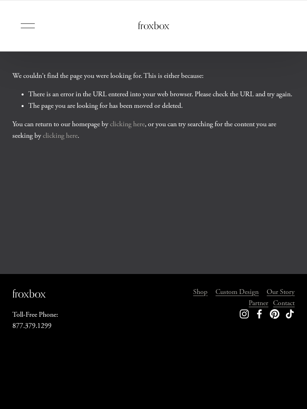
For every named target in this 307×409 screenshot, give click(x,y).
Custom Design (237, 292)
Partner (258, 303)
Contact (284, 303)
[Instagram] (244, 314)
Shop (200, 292)
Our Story (281, 292)
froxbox (153, 26)
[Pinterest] (274, 314)
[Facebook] (259, 314)
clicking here (127, 124)
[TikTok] (290, 314)
